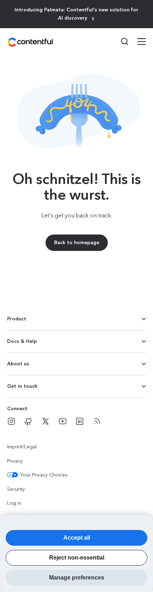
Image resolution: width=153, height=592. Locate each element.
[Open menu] (137, 42)
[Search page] (120, 41)
